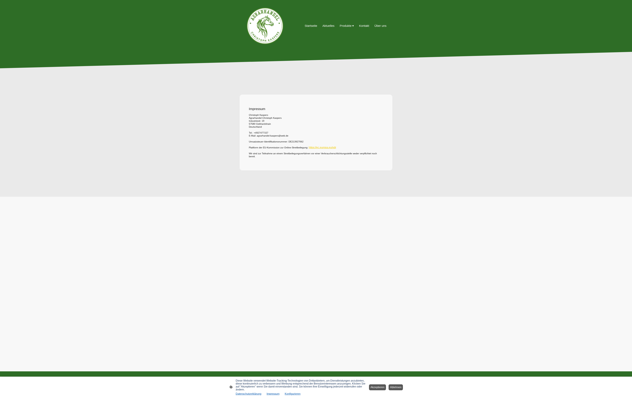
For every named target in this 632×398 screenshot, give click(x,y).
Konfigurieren (293, 393)
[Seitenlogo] (265, 26)
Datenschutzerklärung (248, 393)
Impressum (273, 393)
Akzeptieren (377, 387)
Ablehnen (395, 387)
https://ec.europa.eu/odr (322, 147)
